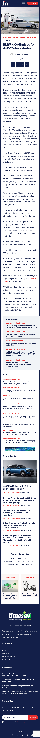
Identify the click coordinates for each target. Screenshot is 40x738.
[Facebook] (13, 64)
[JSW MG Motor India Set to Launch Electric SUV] (20, 471)
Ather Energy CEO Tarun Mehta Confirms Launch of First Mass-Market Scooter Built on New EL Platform (17, 539)
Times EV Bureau (22, 54)
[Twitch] (22, 735)
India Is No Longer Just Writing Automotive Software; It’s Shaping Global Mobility (20, 364)
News (22, 37)
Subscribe (33, 717)
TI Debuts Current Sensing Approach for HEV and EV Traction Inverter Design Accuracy (19, 433)
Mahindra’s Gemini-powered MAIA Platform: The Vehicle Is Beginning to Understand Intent (21, 354)
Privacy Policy (21, 722)
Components (8, 430)
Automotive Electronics (15, 323)
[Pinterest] (22, 64)
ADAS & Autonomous (14, 340)
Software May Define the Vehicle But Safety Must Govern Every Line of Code (21, 327)
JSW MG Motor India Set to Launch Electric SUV (17, 487)
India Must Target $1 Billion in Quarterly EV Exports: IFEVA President (16, 512)
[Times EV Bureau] (12, 54)
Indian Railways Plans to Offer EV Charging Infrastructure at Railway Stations (19, 441)
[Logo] (5, 3)
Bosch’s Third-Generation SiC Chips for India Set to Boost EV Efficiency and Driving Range (19, 500)
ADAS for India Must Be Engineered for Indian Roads (21, 344)
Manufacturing (10, 37)
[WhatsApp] (27, 64)
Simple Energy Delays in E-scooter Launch (30, 594)
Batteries (6, 422)
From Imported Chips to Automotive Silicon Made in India (20, 335)
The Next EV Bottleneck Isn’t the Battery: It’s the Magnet (19, 425)
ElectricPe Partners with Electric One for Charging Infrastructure (10, 596)
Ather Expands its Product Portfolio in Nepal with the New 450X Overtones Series (19, 525)
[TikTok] (18, 735)
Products (31, 37)
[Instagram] (13, 735)
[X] (18, 64)
